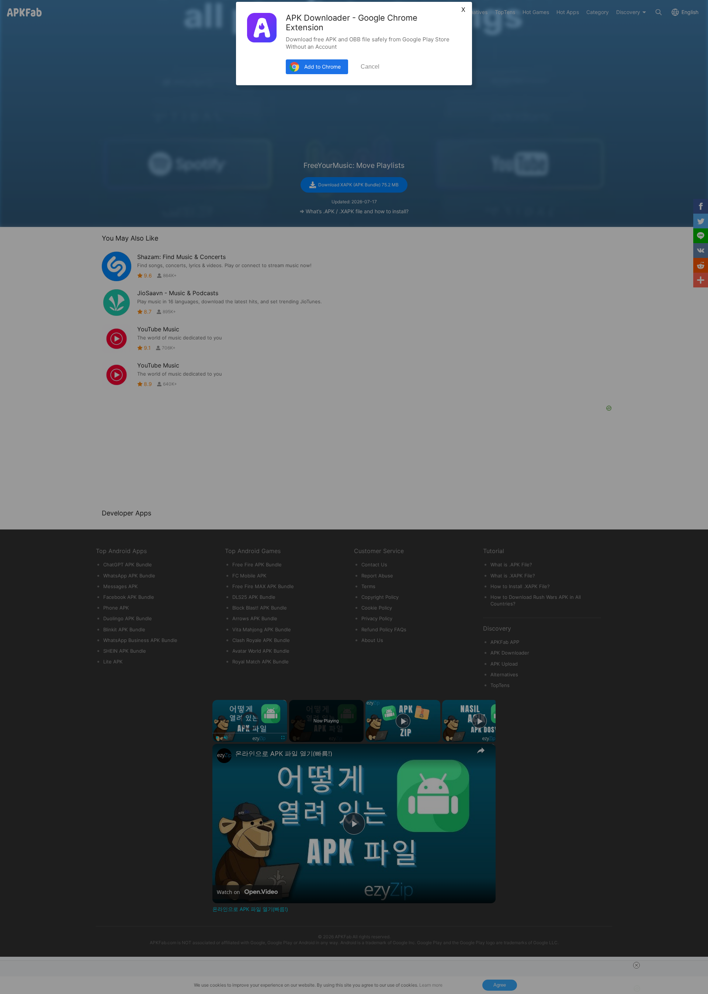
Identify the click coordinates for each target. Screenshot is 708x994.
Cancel (370, 66)
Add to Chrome (322, 66)
